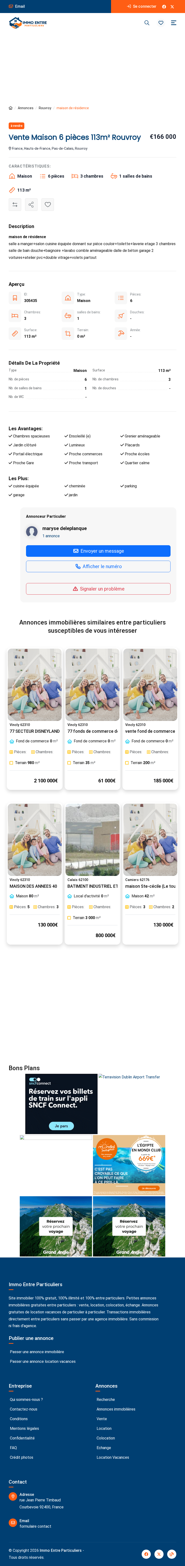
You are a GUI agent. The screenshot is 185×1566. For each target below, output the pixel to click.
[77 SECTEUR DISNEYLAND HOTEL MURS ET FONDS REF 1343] (35, 685)
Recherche (105, 1399)
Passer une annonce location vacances (42, 1361)
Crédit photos (21, 1457)
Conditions (18, 1419)
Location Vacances (112, 1457)
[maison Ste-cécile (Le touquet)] (150, 840)
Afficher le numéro (101, 566)
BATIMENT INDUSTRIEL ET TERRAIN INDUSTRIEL (113, 886)
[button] (161, 23)
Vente (101, 1419)
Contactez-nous (23, 1409)
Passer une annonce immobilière (36, 1352)
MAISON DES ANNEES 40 (33, 886)
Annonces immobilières (115, 1409)
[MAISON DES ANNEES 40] (35, 840)
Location (104, 1428)
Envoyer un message (101, 551)
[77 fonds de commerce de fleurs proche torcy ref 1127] (92, 685)
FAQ (13, 1447)
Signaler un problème (102, 589)
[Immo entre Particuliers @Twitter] (172, 6)
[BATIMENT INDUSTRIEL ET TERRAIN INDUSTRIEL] (92, 840)
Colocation (105, 1438)
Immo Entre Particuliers (61, 1550)
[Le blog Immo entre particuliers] (171, 1554)
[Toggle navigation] (173, 22)
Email (19, 6)
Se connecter (144, 6)
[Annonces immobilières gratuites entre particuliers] (11, 108)
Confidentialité (22, 1438)
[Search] (147, 22)
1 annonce (51, 536)
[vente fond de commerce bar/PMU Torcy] (150, 685)
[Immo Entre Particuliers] (28, 22)
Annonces (25, 108)
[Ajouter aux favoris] (47, 204)
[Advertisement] (92, 69)
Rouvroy (45, 108)
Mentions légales (24, 1428)
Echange (103, 1447)
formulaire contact (35, 1526)
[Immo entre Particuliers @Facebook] (164, 6)
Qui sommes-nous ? (26, 1399)
